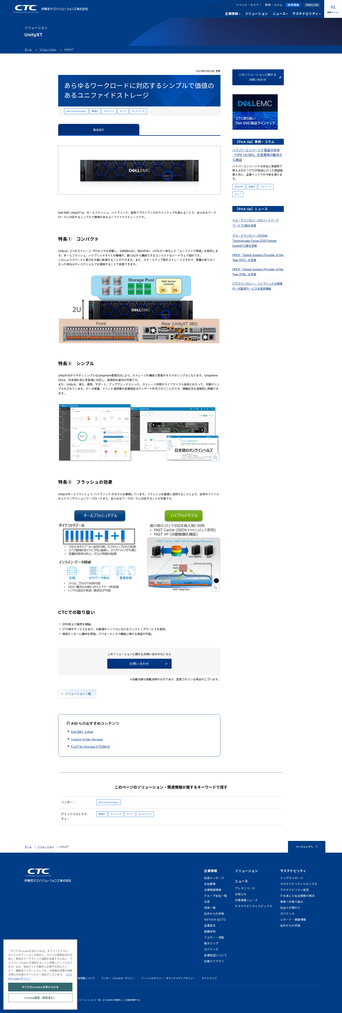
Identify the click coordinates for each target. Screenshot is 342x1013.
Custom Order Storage (87, 739)
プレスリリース (245, 888)
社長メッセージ (214, 878)
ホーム (28, 49)
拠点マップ (211, 943)
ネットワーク (138, 111)
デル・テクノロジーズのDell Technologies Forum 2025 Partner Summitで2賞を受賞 (254, 240)
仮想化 (95, 111)
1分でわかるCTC (215, 919)
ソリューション (48, 49)
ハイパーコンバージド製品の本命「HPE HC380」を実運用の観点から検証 (257, 155)
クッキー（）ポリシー (118, 978)
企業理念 (210, 925)
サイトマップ (209, 978)
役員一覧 (210, 907)
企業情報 (210, 871)
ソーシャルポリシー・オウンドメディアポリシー (168, 978)
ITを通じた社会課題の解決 (297, 895)
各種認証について (215, 955)
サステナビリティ (293, 871)
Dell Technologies (76, 111)
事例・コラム (273, 5)
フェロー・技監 (214, 937)
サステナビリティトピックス (253, 906)
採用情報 (293, 5)
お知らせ (240, 894)
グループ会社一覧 (215, 895)
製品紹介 (98, 129)
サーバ (123, 111)
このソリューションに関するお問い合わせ (257, 77)
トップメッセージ (291, 878)
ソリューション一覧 (78, 693)
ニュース (241, 881)
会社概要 (210, 884)
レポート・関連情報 (293, 919)
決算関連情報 (212, 889)
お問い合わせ (139, 664)
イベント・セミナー (249, 5)
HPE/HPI (239, 186)
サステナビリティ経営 (294, 889)
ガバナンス (211, 949)
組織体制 (210, 931)
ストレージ (109, 111)
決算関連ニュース (246, 900)
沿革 (207, 901)
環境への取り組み (291, 901)
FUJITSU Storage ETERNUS (90, 746)
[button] (139, 432)
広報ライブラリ (214, 961)
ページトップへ (304, 846)
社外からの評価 (214, 913)
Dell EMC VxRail (82, 731)
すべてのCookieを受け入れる (40, 986)
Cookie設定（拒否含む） (40, 997)
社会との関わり (290, 907)
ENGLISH (312, 5)
